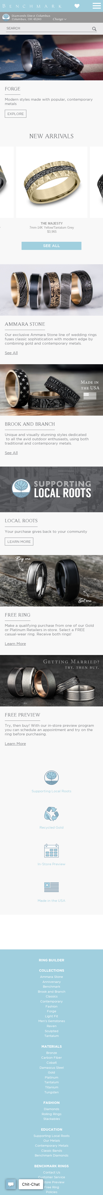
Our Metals (51, 1141)
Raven (52, 1026)
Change (58, 19)
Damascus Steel (52, 1068)
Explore (15, 114)
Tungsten (51, 1092)
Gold (51, 1072)
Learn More (19, 541)
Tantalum (51, 1036)
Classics (51, 996)
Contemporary (51, 1001)
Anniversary (51, 982)
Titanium (51, 1087)
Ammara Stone (51, 977)
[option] (52, 190)
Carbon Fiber (51, 1058)
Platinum (51, 1077)
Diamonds (51, 1109)
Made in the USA (51, 900)
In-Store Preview (51, 864)
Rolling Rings (51, 1114)
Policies (51, 1192)
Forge (51, 1011)
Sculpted (51, 1031)
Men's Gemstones (51, 1021)
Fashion (51, 1006)
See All (51, 246)
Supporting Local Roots (51, 791)
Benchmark (51, 987)
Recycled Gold (51, 827)
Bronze (51, 1053)
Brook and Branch (51, 992)
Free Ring (51, 1187)
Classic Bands (51, 1151)
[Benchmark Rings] (32, 6)
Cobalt (51, 1063)
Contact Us (51, 1172)
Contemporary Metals (51, 1146)
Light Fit (51, 1016)
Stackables (51, 1119)
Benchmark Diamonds (51, 1155)
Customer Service (51, 1177)
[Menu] (97, 5)
